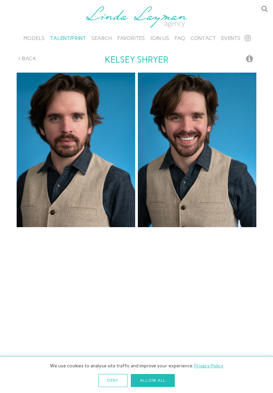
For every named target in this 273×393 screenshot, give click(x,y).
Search (101, 38)
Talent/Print (68, 38)
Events (230, 38)
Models (34, 38)
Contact (203, 38)
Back (28, 58)
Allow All (153, 380)
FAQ (179, 38)
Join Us (159, 38)
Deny (113, 380)
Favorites (131, 38)
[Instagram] (248, 38)
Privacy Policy (208, 366)
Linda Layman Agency (136, 17)
